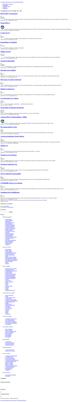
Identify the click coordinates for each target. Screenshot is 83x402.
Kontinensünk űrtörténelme (10, 277)
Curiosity (7, 310)
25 (29, 200)
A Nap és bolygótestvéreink (10, 274)
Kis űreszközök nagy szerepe (11, 236)
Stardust (6, 302)
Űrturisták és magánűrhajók (10, 240)
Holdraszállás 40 (8, 368)
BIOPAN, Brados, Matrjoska (11, 257)
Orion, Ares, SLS (8, 308)
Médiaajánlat (7, 400)
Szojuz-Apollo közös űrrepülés (11, 365)
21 (24, 200)
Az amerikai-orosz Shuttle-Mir (11, 355)
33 (38, 200)
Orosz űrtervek (8, 324)
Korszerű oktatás (8, 219)
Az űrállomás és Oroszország (11, 318)
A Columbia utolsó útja (9, 349)
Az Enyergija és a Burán (10, 359)
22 (25, 200)
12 (13, 200)
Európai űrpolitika (8, 271)
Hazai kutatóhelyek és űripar (10, 252)
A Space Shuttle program (10, 297)
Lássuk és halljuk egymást (10, 228)
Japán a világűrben (9, 330)
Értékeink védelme (9, 230)
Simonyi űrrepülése (9, 261)
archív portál (6, 206)
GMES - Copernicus (9, 281)
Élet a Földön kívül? (9, 241)
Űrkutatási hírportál (6, 6)
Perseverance (7, 313)
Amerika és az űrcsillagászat (10, 299)
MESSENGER (8, 304)
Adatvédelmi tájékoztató (21, 400)
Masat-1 (6, 262)
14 (15, 200)
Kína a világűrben (8, 333)
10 (11, 200)
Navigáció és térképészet (10, 224)
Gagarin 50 (7, 370)
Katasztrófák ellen (8, 223)
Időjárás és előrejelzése (9, 229)
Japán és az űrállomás (9, 332)
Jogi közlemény (14, 400)
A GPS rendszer (8, 298)
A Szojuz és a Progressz (10, 342)
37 (43, 200)
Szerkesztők (5, 8)
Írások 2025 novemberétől (8, 4)
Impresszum (2, 400)
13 (14, 200)
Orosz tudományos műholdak (11, 323)
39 (46, 200)
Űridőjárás (7, 244)
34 (40, 200)
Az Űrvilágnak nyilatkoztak (10, 374)
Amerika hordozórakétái (10, 305)
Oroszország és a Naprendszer (11, 322)
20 (23, 200)
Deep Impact (7, 306)
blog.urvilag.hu (10, 207)
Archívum (5, 7)
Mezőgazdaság (8, 221)
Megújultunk (5, 5)
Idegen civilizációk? (9, 242)
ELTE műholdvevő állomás (10, 258)
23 (26, 200)
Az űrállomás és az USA (10, 301)
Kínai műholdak (8, 335)
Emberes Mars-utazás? (9, 344)
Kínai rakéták (8, 336)
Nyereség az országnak (9, 253)
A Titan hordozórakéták (9, 366)
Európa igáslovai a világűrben (11, 268)
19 (21, 200)
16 (18, 200)
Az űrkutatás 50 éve (9, 367)
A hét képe (7, 239)
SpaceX (6, 311)
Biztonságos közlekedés (10, 225)
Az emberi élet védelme (9, 227)
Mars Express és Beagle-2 (10, 278)
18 (20, 200)
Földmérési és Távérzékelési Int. (11, 259)
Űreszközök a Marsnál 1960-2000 (11, 360)
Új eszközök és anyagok (10, 231)
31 (36, 200)
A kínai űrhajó (8, 334)
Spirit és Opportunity (9, 295)
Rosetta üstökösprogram (10, 254)
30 (35, 200)
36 (42, 200)
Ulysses (6, 288)
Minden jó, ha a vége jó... (10, 350)
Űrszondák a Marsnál (9, 343)
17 (19, 200)
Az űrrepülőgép (8, 341)
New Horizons (8, 307)
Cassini (6, 296)
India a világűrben (8, 329)
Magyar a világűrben (9, 364)
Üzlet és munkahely (9, 220)
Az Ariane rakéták (8, 286)
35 (41, 200)
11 (12, 200)
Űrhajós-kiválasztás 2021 (10, 290)
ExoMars (7, 289)
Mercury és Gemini (9, 363)
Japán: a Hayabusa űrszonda (10, 331)
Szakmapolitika (8, 249)
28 (32, 200)
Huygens (7, 279)
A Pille (6, 256)
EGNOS (7, 282)
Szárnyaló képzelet (9, 235)
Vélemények (7, 376)
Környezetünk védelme (9, 222)
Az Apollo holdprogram (10, 358)
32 (37, 200)
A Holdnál (7, 309)
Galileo (6, 283)
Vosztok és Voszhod (9, 362)
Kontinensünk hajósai (9, 269)
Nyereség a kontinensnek (10, 276)
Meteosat (7, 287)
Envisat (6, 285)
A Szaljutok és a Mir (9, 356)
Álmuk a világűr (8, 250)
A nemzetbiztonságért (9, 233)
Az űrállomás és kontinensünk (11, 270)
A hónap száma (8, 243)
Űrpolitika (7, 232)
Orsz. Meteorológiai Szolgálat (11, 260)
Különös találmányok (9, 234)
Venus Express (8, 280)
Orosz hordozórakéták (9, 319)
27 (31, 200)
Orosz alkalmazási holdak (10, 320)
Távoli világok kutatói (9, 238)
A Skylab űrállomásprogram (10, 361)
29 (34, 200)
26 (30, 200)
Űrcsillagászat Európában (10, 275)
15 (17, 200)
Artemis (6, 312)
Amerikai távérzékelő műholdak (11, 300)
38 (45, 200)
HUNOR (7, 263)
